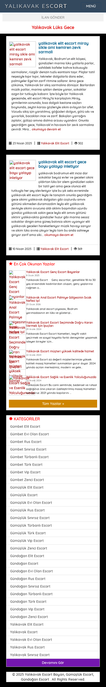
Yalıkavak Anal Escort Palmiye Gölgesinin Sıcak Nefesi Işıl (58, 299)
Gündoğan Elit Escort (27, 556)
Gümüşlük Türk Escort (28, 533)
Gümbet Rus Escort (25, 442)
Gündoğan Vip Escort (27, 609)
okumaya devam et (46, 129)
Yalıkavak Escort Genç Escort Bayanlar (53, 272)
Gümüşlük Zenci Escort (28, 548)
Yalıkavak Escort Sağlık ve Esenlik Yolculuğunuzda (61, 377)
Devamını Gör (53, 662)
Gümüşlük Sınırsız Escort (30, 518)
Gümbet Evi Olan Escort (29, 434)
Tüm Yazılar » (53, 403)
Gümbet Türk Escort (26, 464)
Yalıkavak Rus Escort (27, 647)
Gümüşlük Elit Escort (26, 487)
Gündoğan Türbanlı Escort (31, 594)
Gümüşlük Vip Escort (27, 540)
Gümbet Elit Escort (25, 426)
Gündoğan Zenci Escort (29, 617)
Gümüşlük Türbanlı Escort (31, 525)
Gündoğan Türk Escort (28, 601)
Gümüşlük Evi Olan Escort (31, 502)
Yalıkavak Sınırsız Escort (30, 655)
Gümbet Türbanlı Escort (29, 457)
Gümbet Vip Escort (25, 472)
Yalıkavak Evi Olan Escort (31, 639)
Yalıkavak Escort (36, 6)
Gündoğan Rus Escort (27, 579)
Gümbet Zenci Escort (27, 480)
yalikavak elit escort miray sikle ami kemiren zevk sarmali (63, 47)
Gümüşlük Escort (23, 495)
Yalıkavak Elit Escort (55, 143)
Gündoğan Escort (24, 563)
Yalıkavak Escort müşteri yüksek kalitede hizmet (60, 351)
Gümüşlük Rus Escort (27, 510)
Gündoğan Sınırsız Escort (30, 586)
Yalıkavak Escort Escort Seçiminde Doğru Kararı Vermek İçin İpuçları (59, 324)
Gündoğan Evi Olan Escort (31, 571)
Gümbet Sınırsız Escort (28, 449)
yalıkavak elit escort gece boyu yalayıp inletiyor (62, 164)
